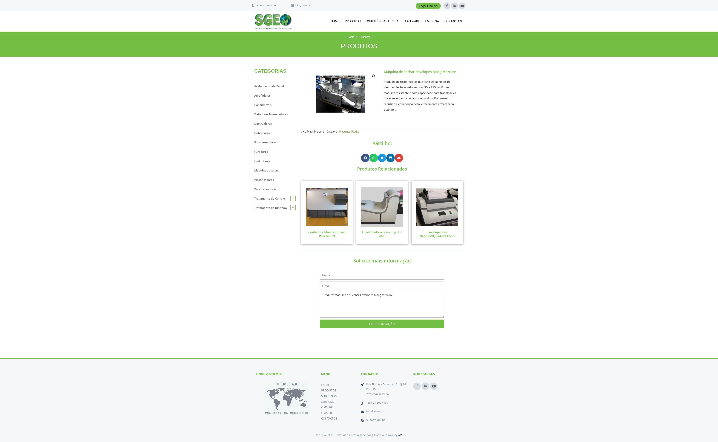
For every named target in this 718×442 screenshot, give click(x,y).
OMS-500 (327, 413)
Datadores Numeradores (271, 114)
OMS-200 (327, 407)
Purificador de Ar (265, 189)
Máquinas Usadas (266, 170)
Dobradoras (262, 133)
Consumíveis (262, 105)
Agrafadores (262, 95)
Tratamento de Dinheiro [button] (270, 208)
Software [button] (412, 21)
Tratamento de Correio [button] (269, 198)
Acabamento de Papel (269, 86)
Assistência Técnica (382, 21)
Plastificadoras (264, 180)
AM (400, 435)
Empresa (432, 21)
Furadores (261, 152)
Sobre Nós (329, 396)
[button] (373, 76)
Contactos (453, 21)
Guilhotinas (262, 161)
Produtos (353, 21)
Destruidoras (263, 123)
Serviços (327, 401)
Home (335, 21)
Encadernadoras (265, 142)
